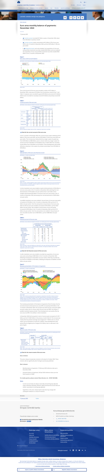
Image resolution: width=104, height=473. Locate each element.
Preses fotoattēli (33, 439)
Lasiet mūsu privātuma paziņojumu (42, 466)
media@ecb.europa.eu (63, 421)
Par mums (31, 433)
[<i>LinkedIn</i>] (73, 450)
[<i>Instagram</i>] (76, 450)
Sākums (18, 10)
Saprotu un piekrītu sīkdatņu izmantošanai (34, 469)
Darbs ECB (31, 435)
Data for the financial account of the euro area (34, 251)
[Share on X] (71, 17)
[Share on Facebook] (74, 17)
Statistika (46, 8)
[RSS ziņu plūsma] (85, 450)
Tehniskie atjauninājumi (50, 437)
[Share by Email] (82, 17)
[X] (70, 450)
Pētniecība (56, 8)
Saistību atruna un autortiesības (52, 435)
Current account (28, 38)
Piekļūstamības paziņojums (66, 440)
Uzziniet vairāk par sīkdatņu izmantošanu (61, 466)
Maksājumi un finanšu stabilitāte (36, 8)
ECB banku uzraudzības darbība (78, 8)
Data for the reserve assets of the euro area (33, 352)
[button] (83, 2)
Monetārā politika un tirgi (23, 8)
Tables (37, 398)
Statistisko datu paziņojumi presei (38, 10)
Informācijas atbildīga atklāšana (52, 438)
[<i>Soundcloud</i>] (82, 450)
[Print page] (65, 17)
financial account (30, 48)
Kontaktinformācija (33, 440)
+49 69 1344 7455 (62, 418)
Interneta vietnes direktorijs (23, 445)
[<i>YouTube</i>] (79, 450)
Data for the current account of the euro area (34, 132)
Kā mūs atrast (32, 442)
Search (81, 2)
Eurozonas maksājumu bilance (52, 10)
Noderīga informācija (34, 437)
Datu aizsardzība (64, 433)
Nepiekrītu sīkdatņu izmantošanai (69, 469)
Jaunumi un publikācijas (65, 8)
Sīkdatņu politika (64, 438)
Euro (51, 8)
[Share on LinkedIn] (78, 17)
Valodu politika (63, 442)
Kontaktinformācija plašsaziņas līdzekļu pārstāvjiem (31, 420)
